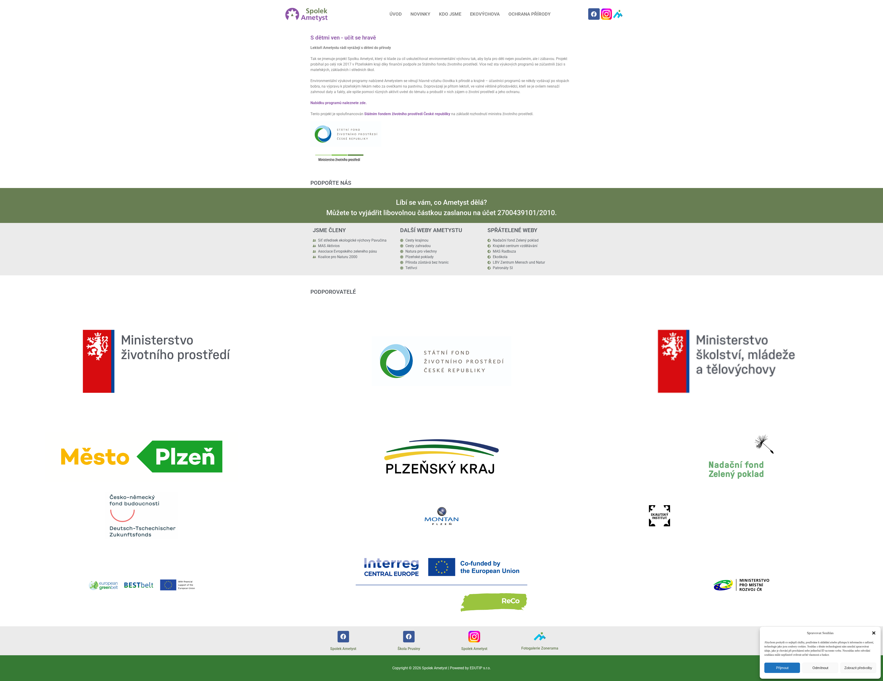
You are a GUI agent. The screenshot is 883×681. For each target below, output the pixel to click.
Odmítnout (820, 668)
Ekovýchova (485, 14)
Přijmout (782, 668)
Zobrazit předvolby (858, 668)
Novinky (420, 14)
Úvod (396, 14)
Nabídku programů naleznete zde (338, 103)
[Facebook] (594, 14)
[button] (874, 633)
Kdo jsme (450, 14)
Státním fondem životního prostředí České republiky (407, 114)
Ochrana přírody (529, 14)
